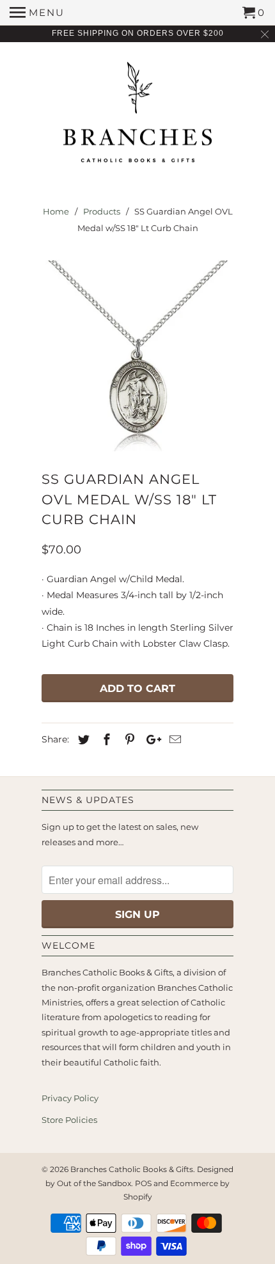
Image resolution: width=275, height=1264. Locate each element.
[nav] (37, 13)
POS (143, 1183)
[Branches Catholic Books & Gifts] (137, 117)
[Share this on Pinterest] (128, 740)
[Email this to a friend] (173, 740)
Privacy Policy (70, 1098)
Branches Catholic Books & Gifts (131, 1169)
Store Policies (69, 1120)
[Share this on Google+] (150, 740)
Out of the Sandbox (94, 1183)
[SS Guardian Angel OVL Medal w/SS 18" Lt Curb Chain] (137, 355)
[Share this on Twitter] (82, 740)
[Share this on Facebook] (105, 740)
